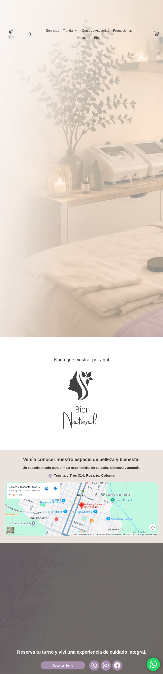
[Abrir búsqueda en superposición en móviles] (30, 34)
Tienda (68, 30)
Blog (97, 37)
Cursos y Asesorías (95, 30)
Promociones (122, 30)
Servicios (52, 30)
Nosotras (83, 37)
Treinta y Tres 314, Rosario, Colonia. (84, 475)
